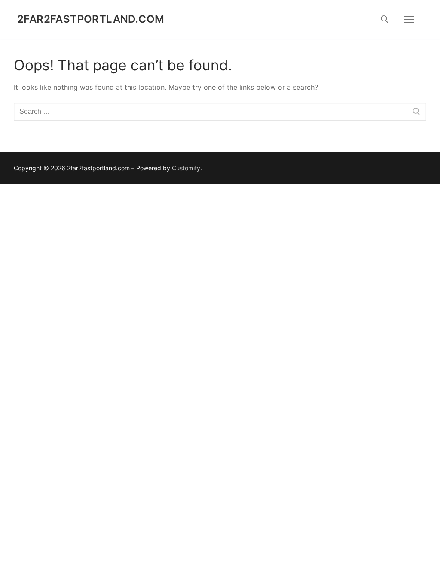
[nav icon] (409, 19)
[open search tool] (384, 19)
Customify (186, 168)
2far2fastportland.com (90, 19)
